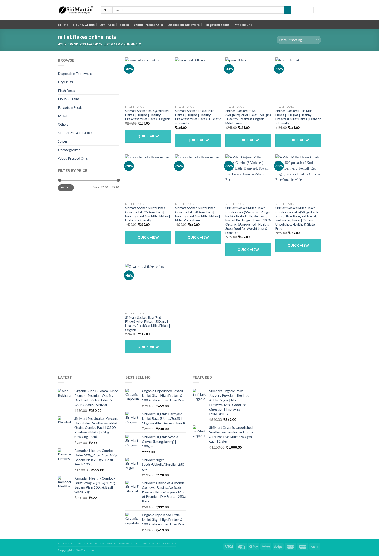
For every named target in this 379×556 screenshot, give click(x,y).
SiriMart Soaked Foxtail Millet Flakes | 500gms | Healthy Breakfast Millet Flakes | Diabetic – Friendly (198, 117)
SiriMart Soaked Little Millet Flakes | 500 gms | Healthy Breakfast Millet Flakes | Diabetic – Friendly (298, 117)
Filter (65, 187)
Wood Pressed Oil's (73, 158)
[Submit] (287, 10)
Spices (124, 25)
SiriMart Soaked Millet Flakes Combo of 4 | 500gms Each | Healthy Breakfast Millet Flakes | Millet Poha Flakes (197, 214)
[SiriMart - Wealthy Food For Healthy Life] (76, 10)
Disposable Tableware (184, 25)
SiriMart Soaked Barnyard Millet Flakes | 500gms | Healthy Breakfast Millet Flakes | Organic (147, 115)
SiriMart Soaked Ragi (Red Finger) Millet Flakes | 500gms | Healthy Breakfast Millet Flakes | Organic (147, 324)
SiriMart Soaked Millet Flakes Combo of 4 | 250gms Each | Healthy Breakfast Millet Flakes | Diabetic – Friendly (147, 214)
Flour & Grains (84, 25)
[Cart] (319, 10)
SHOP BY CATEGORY (75, 133)
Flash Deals (66, 90)
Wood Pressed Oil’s (148, 25)
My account (243, 25)
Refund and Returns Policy (116, 543)
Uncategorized (69, 150)
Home (62, 44)
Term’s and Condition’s (158, 543)
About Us (65, 543)
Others (63, 124)
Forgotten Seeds (216, 25)
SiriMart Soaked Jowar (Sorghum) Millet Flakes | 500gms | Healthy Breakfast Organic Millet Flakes (248, 117)
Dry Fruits (107, 25)
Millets (63, 25)
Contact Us (83, 543)
